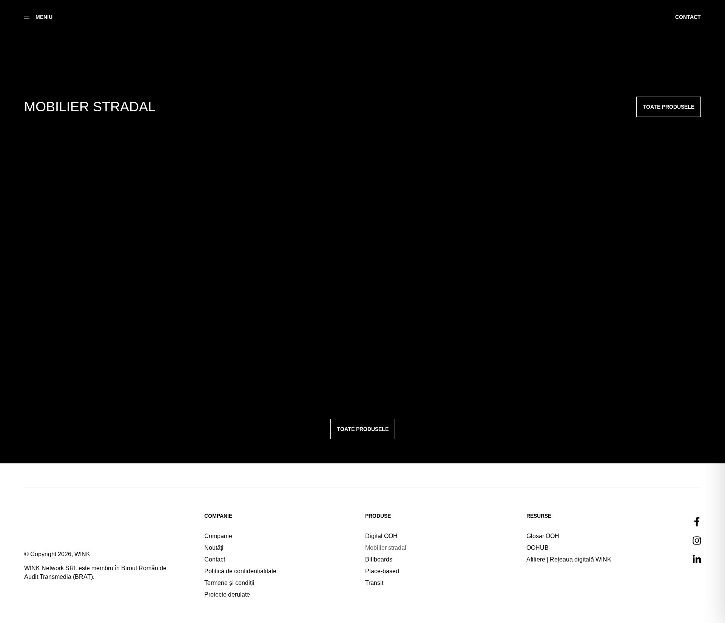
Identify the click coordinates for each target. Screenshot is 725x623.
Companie (218, 536)
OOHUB (537, 548)
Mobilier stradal (385, 548)
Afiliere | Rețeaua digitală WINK (568, 559)
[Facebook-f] (697, 521)
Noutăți (214, 548)
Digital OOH (381, 536)
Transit (374, 583)
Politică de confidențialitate (240, 571)
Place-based (382, 571)
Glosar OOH (542, 536)
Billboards (378, 559)
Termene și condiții (229, 583)
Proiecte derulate (227, 594)
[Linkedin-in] (697, 559)
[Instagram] (697, 540)
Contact (214, 559)
